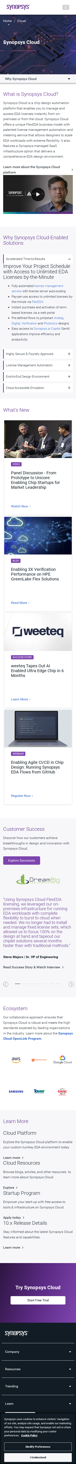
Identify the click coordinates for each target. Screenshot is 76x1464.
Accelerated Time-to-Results (25, 259)
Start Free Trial (38, 1300)
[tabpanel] (38, 917)
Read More (19, 603)
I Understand (38, 1457)
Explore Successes (21, 860)
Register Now (21, 796)
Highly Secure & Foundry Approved (29, 354)
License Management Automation (29, 365)
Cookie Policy (29, 1435)
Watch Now (20, 506)
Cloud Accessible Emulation (25, 388)
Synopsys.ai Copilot (47, 329)
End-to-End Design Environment (27, 376)
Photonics (50, 323)
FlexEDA (38, 302)
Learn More (20, 699)
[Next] (71, 984)
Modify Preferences (38, 1446)
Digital (16, 323)
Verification (29, 323)
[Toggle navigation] (65, 7)
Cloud (21, 21)
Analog (58, 318)
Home (7, 21)
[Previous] (5, 984)
